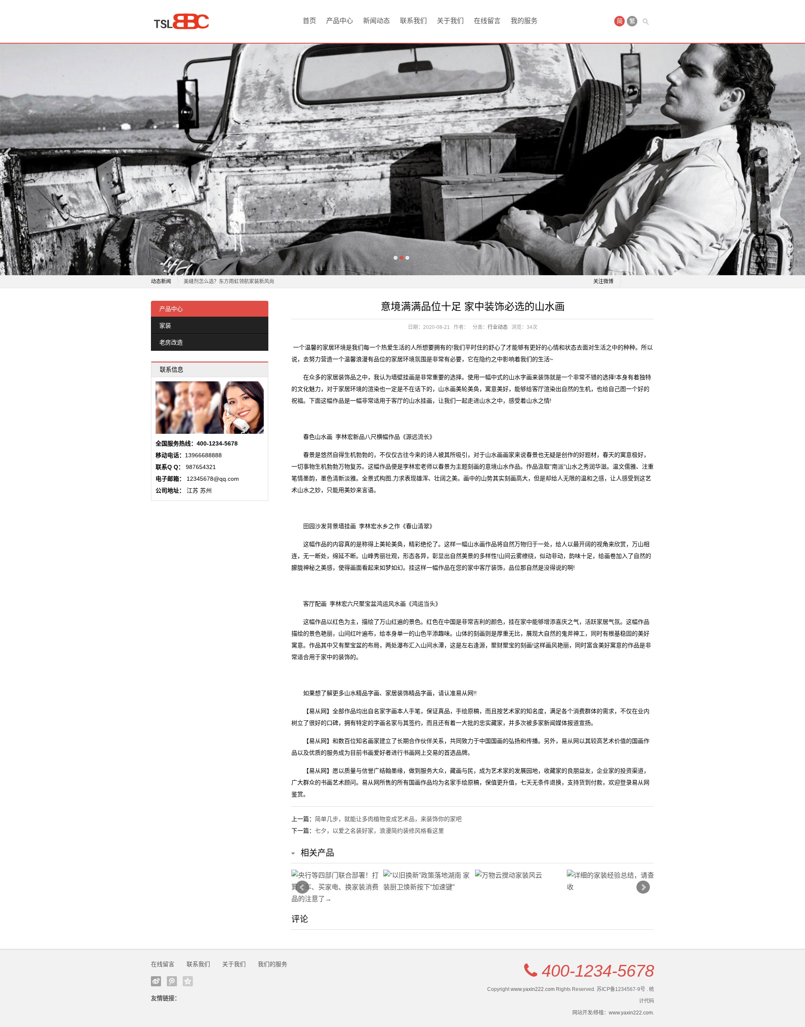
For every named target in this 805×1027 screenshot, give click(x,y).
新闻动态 (376, 20)
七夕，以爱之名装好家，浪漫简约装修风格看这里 (379, 830)
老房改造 (171, 342)
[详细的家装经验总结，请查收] (610, 881)
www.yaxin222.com (533, 989)
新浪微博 (156, 981)
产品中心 (339, 20)
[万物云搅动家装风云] (519, 875)
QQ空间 (188, 981)
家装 (165, 325)
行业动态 (498, 327)
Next (797, 153)
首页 (309, 20)
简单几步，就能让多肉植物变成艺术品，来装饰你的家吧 (388, 819)
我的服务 (524, 20)
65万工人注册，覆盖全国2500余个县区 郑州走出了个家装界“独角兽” (260, 281)
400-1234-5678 (598, 971)
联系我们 (413, 20)
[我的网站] (184, 21)
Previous (8, 153)
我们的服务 (272, 964)
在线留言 (487, 20)
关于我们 (450, 20)
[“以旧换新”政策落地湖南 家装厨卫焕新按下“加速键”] (427, 881)
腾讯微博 (172, 981)
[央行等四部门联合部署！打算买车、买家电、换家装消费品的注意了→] (335, 887)
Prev (302, 887)
